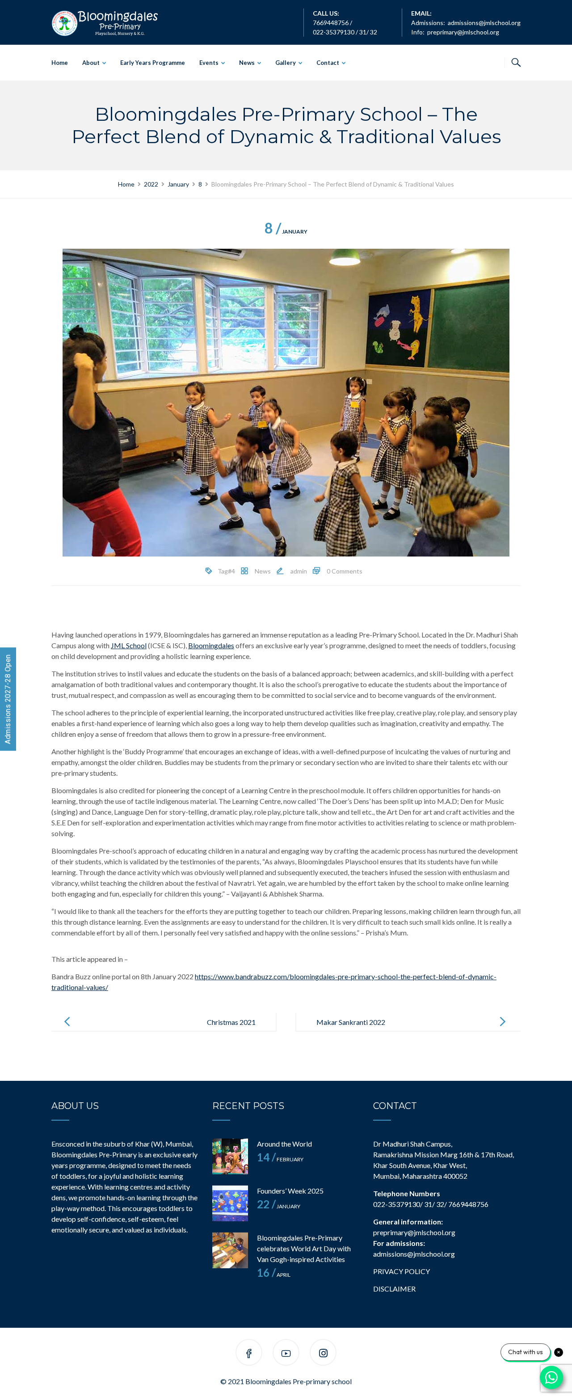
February (280, 1159)
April (273, 1274)
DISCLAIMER (394, 1288)
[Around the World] (230, 1156)
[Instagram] (323, 1354)
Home (59, 62)
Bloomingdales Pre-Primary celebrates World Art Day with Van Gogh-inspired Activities (304, 1248)
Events (209, 62)
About (91, 62)
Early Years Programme (152, 62)
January (286, 231)
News (247, 62)
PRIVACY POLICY (401, 1271)
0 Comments (344, 571)
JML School (129, 645)
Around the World (284, 1143)
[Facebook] (248, 1354)
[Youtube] (286, 1354)
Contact (327, 62)
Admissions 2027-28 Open (8, 699)
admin (298, 571)
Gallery (285, 62)
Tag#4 (226, 571)
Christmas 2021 (231, 1022)
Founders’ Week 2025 (290, 1190)
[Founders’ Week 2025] (230, 1203)
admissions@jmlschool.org (484, 22)
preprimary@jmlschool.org (463, 32)
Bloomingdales (211, 645)
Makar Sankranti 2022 (350, 1022)
